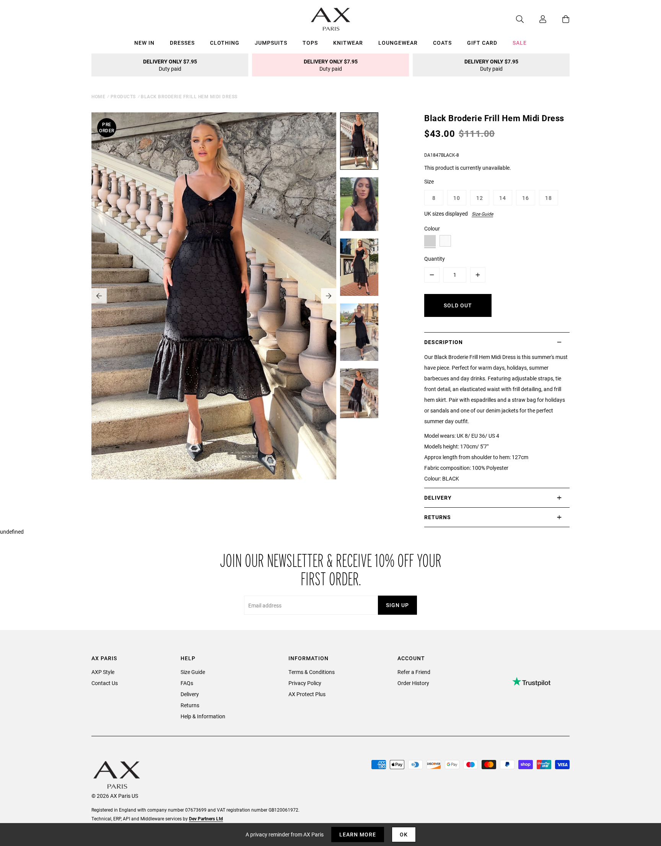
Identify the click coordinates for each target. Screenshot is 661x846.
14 (502, 197)
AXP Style (102, 672)
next (328, 296)
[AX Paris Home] (330, 19)
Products (123, 96)
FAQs (187, 683)
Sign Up (397, 605)
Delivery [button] (438, 497)
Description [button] (443, 342)
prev (99, 296)
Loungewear (398, 42)
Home (98, 96)
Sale (520, 42)
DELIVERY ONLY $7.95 (170, 65)
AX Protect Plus (307, 694)
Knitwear (348, 42)
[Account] (535, 19)
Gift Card (482, 42)
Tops (310, 42)
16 (525, 197)
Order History (413, 683)
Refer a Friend (413, 672)
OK (404, 834)
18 (548, 197)
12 (479, 197)
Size (429, 181)
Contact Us (104, 683)
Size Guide (482, 214)
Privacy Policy (304, 683)
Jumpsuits (271, 42)
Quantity (434, 258)
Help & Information (203, 716)
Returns (190, 705)
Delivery (190, 694)
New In (144, 42)
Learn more (357, 834)
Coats (442, 42)
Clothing (224, 42)
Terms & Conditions (311, 672)
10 (456, 197)
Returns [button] (437, 517)
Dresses (182, 42)
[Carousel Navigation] (213, 296)
